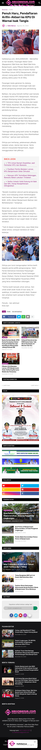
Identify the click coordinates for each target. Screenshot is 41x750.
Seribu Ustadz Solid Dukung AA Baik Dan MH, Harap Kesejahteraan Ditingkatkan (20, 184)
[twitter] (30, 485)
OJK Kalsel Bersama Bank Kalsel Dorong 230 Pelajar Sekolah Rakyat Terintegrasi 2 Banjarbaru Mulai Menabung (27, 681)
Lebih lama (34, 385)
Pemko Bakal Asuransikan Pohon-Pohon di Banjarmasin (26, 537)
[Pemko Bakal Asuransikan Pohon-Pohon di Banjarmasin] (8, 540)
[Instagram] (25, 615)
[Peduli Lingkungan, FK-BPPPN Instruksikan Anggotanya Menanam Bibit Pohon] (8, 643)
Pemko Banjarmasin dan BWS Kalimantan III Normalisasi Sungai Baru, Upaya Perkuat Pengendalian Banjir (26, 669)
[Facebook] (11, 615)
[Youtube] (20, 615)
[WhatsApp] (23, 316)
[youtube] (11, 485)
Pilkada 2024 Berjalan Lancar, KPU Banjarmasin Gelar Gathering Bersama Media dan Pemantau (10, 369)
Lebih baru (6, 385)
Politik (11, 9)
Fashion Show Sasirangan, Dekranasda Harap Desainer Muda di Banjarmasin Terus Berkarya (26, 587)
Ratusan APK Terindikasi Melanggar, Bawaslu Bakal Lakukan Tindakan (20, 176)
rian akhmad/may (17, 311)
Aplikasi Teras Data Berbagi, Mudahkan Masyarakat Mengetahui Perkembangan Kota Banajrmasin (27, 652)
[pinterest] (30, 489)
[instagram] (11, 493)
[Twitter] (19, 316)
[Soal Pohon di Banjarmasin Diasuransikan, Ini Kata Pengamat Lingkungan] (8, 530)
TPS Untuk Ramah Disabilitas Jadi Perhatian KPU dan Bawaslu (19, 164)
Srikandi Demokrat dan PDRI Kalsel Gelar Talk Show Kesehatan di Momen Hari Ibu (29, 342)
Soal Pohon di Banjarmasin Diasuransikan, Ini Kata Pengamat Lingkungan (26, 528)
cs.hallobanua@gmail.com (20, 732)
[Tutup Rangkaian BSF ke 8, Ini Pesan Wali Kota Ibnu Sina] (8, 578)
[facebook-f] (30, 493)
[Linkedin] (29, 615)
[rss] (11, 489)
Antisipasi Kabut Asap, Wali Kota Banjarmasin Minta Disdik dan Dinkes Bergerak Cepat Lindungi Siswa (26, 693)
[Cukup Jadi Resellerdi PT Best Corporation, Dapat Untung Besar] (8, 633)
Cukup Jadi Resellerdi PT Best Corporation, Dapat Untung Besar (26, 631)
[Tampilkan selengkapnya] (32, 316)
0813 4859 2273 (24, 730)
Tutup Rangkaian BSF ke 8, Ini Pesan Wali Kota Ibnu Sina (25, 576)
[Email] (28, 316)
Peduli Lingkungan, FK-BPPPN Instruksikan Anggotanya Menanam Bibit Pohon (25, 642)
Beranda (4, 9)
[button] (2, 3)
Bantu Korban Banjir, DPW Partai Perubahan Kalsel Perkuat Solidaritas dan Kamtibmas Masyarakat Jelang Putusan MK (11, 343)
